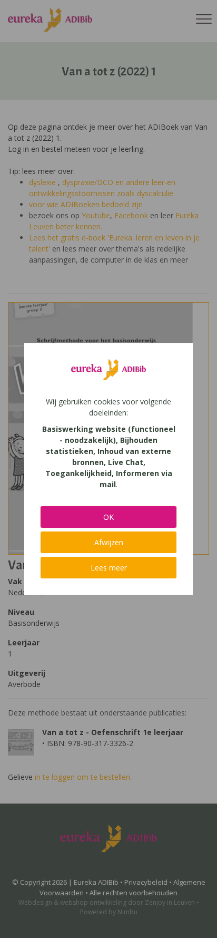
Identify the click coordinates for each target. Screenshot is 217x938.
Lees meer (109, 568)
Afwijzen (108, 542)
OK (108, 517)
